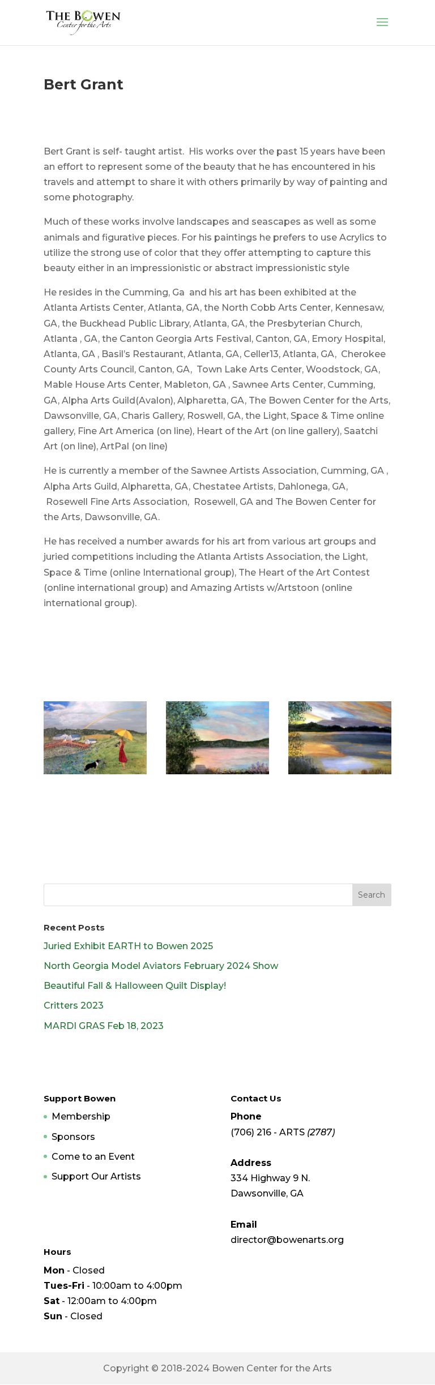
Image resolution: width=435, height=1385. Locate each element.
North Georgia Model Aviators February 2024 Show (161, 966)
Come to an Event (93, 1156)
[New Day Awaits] (217, 774)
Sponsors (73, 1136)
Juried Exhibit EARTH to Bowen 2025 (128, 946)
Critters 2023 (74, 1005)
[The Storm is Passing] (95, 774)
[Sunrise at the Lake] (339, 774)
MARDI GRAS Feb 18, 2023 (104, 1025)
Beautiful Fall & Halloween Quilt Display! (135, 985)
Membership (81, 1116)
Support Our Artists (96, 1176)
